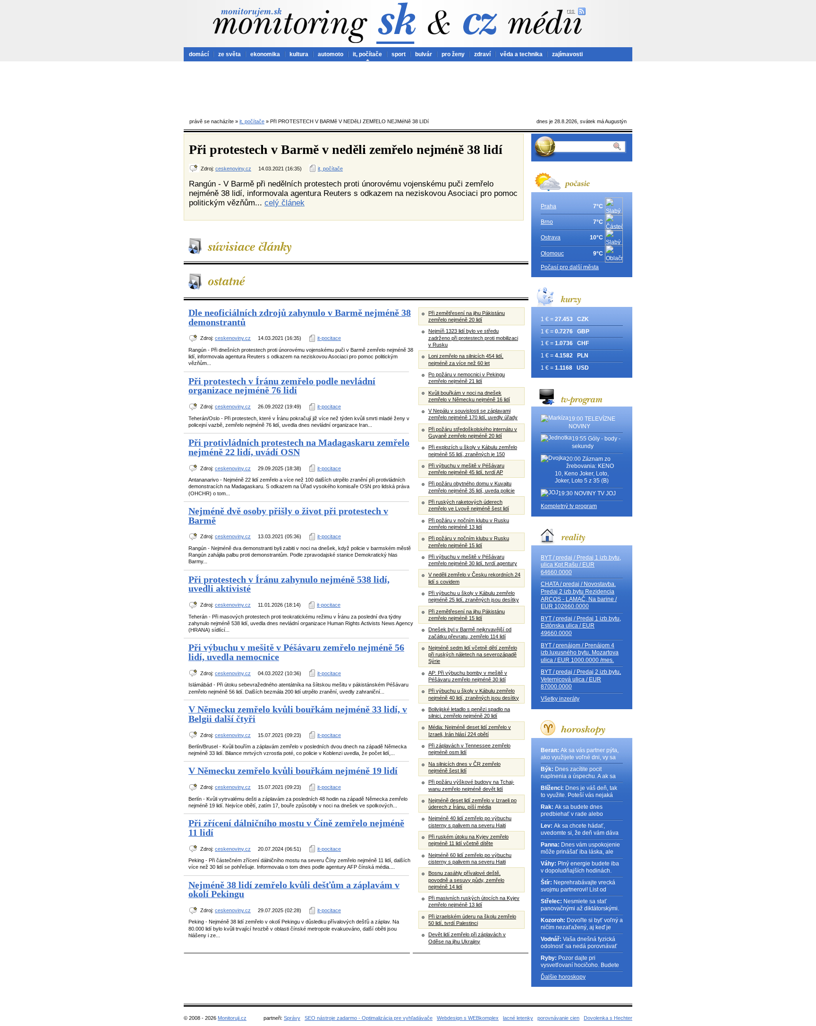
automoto (330, 54)
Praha (548, 206)
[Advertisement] (408, 87)
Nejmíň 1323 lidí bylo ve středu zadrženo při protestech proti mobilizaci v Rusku (473, 338)
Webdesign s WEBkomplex (468, 1018)
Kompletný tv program (569, 506)
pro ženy (453, 54)
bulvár (423, 54)
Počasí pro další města (570, 267)
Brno (547, 222)
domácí (199, 54)
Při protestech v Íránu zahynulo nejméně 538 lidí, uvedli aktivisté (289, 584)
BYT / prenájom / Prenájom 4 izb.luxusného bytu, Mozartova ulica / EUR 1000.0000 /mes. (580, 653)
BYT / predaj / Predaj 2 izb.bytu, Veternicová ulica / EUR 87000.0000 (581, 679)
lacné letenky (518, 1018)
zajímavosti (567, 54)
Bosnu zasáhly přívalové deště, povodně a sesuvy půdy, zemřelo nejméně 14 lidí (466, 880)
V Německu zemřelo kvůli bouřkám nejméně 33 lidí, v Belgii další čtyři (297, 714)
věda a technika (521, 54)
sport (398, 54)
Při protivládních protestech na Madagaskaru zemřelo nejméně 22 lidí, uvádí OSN (298, 447)
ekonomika (265, 54)
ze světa (229, 54)
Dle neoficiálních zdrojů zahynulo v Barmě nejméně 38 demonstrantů (299, 317)
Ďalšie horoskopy (563, 977)
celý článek (284, 202)
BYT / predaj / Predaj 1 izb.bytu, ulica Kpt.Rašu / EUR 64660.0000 (581, 565)
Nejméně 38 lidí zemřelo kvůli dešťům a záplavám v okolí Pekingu (294, 889)
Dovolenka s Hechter (608, 1018)
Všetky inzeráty (560, 699)
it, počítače (367, 54)
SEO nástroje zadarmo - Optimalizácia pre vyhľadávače (369, 1018)
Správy (292, 1018)
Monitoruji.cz (232, 1018)
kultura (298, 54)
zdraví (482, 54)
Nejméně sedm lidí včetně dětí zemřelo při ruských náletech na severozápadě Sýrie (472, 654)
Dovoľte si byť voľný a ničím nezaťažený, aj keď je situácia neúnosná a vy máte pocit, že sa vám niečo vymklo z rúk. (582, 924)
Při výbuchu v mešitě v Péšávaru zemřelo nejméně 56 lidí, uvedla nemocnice (296, 652)
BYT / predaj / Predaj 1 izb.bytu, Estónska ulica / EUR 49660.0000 (581, 626)
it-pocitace (329, 338)
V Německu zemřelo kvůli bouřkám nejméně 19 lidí (293, 770)
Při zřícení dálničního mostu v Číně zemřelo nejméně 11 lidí (296, 828)
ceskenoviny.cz (233, 168)
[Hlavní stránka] (290, 25)
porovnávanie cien (558, 1018)
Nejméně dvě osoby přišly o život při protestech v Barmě (288, 516)
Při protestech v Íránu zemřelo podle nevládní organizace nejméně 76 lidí (281, 386)
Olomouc (552, 253)
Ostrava (551, 237)
